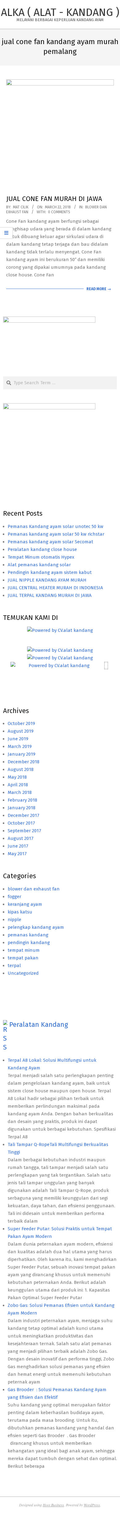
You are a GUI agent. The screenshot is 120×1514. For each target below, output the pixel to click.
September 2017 (24, 830)
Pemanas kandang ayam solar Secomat (50, 542)
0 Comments (59, 212)
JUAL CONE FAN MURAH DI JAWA (54, 199)
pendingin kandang (29, 942)
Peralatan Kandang (38, 1024)
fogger (14, 896)
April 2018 (18, 784)
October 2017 (21, 823)
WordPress (92, 1504)
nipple (14, 919)
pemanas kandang (28, 935)
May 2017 (17, 853)
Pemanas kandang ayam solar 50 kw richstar (56, 534)
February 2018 (22, 800)
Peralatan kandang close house (42, 549)
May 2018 (17, 777)
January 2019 (21, 754)
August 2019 (21, 731)
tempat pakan (23, 958)
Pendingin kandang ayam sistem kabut (50, 572)
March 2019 (20, 746)
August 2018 (21, 769)
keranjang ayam (25, 904)
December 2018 (23, 762)
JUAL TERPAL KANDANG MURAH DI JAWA (50, 595)
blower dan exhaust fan (34, 889)
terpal (14, 965)
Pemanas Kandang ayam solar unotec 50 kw (55, 526)
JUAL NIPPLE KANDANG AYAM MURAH (47, 580)
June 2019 (18, 739)
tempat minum (24, 950)
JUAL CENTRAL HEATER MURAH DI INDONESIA (55, 587)
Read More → (98, 289)
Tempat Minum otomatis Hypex (41, 557)
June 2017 (18, 846)
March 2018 (20, 792)
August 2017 (21, 838)
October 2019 (21, 723)
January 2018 (21, 807)
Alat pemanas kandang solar (39, 564)
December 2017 (23, 815)
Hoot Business (53, 1504)
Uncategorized (23, 973)
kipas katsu (20, 912)
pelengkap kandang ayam (36, 927)
